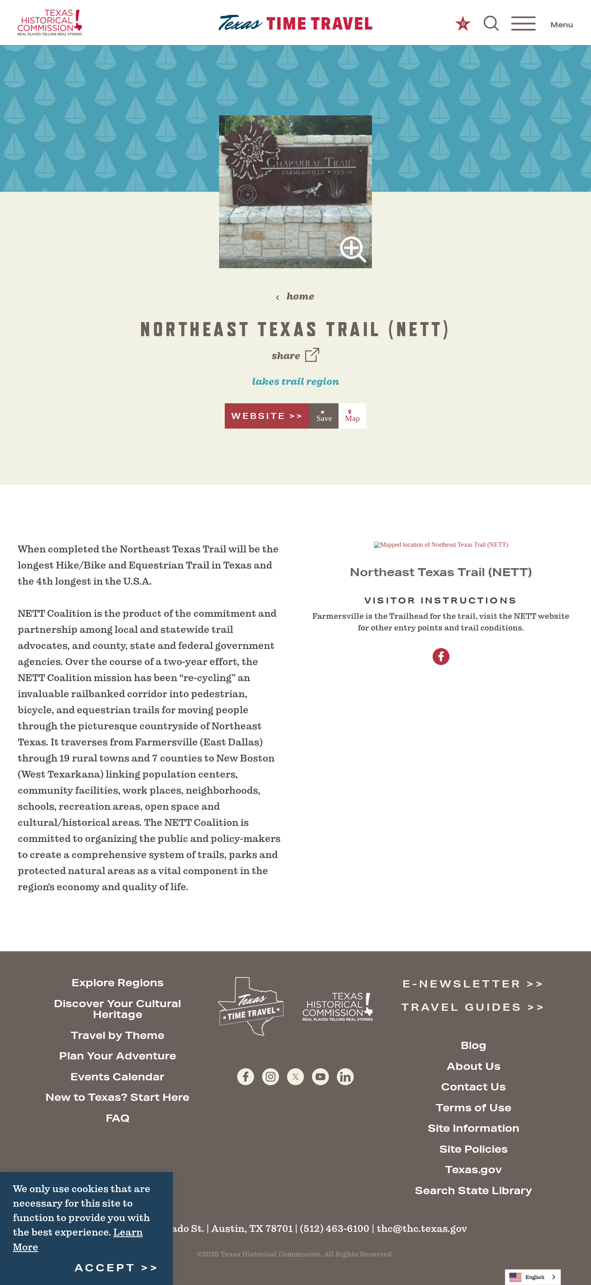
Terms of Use (473, 1107)
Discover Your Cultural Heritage (117, 1009)
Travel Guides (461, 1007)
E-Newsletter (461, 983)
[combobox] (533, 1277)
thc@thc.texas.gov (422, 1228)
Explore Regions (118, 982)
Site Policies (473, 1149)
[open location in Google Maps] (441, 544)
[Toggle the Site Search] (491, 22)
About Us (474, 1066)
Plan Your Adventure (117, 1055)
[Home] (296, 23)
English (534, 1277)
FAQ (117, 1118)
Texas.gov (473, 1169)
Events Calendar (117, 1076)
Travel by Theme (117, 1035)
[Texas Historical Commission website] (50, 22)
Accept (105, 1267)
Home (300, 296)
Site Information (473, 1128)
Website (258, 416)
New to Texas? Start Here (117, 1097)
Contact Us (473, 1086)
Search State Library (473, 1190)
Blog (473, 1045)
